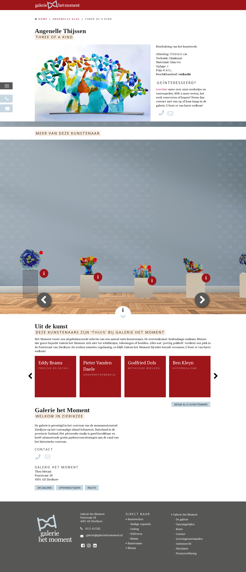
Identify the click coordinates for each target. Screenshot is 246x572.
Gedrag (134, 529)
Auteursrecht (183, 543)
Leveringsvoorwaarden (189, 539)
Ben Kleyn (183, 363)
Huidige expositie (140, 524)
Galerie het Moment (185, 514)
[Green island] (80, 277)
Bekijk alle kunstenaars (191, 404)
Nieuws (132, 548)
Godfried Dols (142, 363)
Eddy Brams (50, 363)
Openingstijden (69, 487)
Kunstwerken (135, 519)
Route (92, 487)
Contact (180, 534)
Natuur (134, 538)
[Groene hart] (26, 273)
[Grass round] (134, 280)
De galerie (44, 487)
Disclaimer (182, 548)
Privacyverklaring (186, 553)
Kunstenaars (135, 543)
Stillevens (136, 533)
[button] (7, 85)
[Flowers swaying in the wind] (188, 278)
